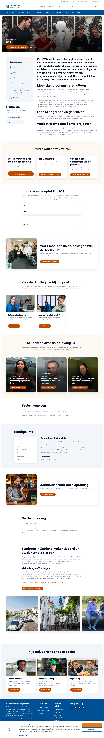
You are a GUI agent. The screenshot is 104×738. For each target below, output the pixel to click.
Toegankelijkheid (95, 1)
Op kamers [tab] (20, 453)
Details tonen (22, 735)
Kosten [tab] (19, 446)
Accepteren (92, 724)
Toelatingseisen (39, 12)
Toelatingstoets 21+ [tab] (48, 411)
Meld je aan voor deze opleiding (17, 47)
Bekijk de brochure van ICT (50, 261)
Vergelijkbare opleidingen (73, 12)
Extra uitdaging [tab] (21, 456)
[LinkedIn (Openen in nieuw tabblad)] (83, 707)
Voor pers (72, 1)
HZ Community (58, 712)
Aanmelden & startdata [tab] (23, 440)
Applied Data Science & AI (15, 122)
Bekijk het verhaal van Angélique (18, 387)
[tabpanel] (52, 416)
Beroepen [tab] (33, 523)
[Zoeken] (93, 6)
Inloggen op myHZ (85, 1)
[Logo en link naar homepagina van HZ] (13, 6)
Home (7, 39)
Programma (10, 12)
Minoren (40, 713)
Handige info (49, 12)
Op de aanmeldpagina (67, 441)
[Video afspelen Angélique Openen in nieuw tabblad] (30, 362)
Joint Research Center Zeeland (58, 716)
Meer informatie (14, 326)
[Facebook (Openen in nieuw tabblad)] (75, 707)
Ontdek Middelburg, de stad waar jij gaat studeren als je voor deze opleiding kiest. (45, 582)
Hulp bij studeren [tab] (22, 449)
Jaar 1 (25, 205)
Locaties (40, 719)
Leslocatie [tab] (20, 443)
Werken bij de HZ (43, 716)
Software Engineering (14, 117)
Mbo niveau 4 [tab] (36, 411)
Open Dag (33, 47)
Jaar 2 (25, 211)
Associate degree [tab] (61, 411)
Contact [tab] (19, 459)
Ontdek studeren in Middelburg (32, 588)
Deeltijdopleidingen (43, 710)
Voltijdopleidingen (43, 707)
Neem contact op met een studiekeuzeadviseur (20, 173)
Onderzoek (60, 6)
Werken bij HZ (65, 1)
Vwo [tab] (29, 411)
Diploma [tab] (25, 523)
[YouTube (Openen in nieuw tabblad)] (79, 707)
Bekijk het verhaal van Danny (49, 387)
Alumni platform (58, 709)
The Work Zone (58, 720)
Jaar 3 (25, 218)
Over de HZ (70, 6)
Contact (77, 1)
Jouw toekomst (59, 12)
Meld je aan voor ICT (49, 494)
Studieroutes (20, 12)
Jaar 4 (25, 224)
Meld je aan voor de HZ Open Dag (50, 174)
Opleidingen (40, 6)
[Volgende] (12, 636)
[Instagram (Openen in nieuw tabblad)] (71, 707)
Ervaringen (29, 12)
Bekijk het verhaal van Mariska (80, 387)
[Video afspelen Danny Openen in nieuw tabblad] (61, 362)
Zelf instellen (91, 729)
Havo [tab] (24, 411)
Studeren (50, 6)
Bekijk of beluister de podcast (80, 174)
